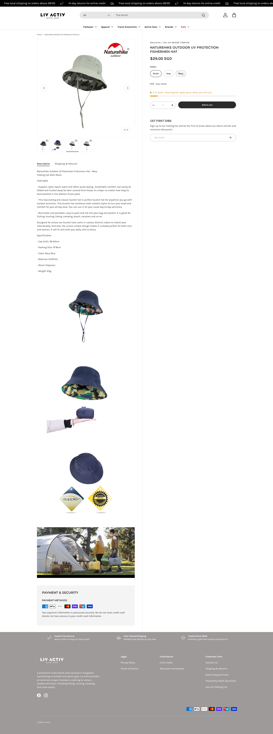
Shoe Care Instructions (172, 668)
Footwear (88, 26)
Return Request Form (217, 674)
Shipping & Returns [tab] (66, 163)
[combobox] (144, 15)
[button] (234, 15)
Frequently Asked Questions (221, 680)
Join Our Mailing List (216, 687)
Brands (169, 26)
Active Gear (151, 26)
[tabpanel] (86, 374)
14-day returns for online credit (87, 3)
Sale (183, 26)
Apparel (105, 26)
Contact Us (212, 662)
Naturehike (155, 42)
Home (39, 34)
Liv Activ (46, 722)
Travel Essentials (127, 26)
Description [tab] (43, 163)
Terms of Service (130, 668)
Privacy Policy (128, 662)
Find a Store (166, 662)
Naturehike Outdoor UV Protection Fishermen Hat (62, 34)
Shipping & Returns (216, 668)
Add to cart (207, 105)
